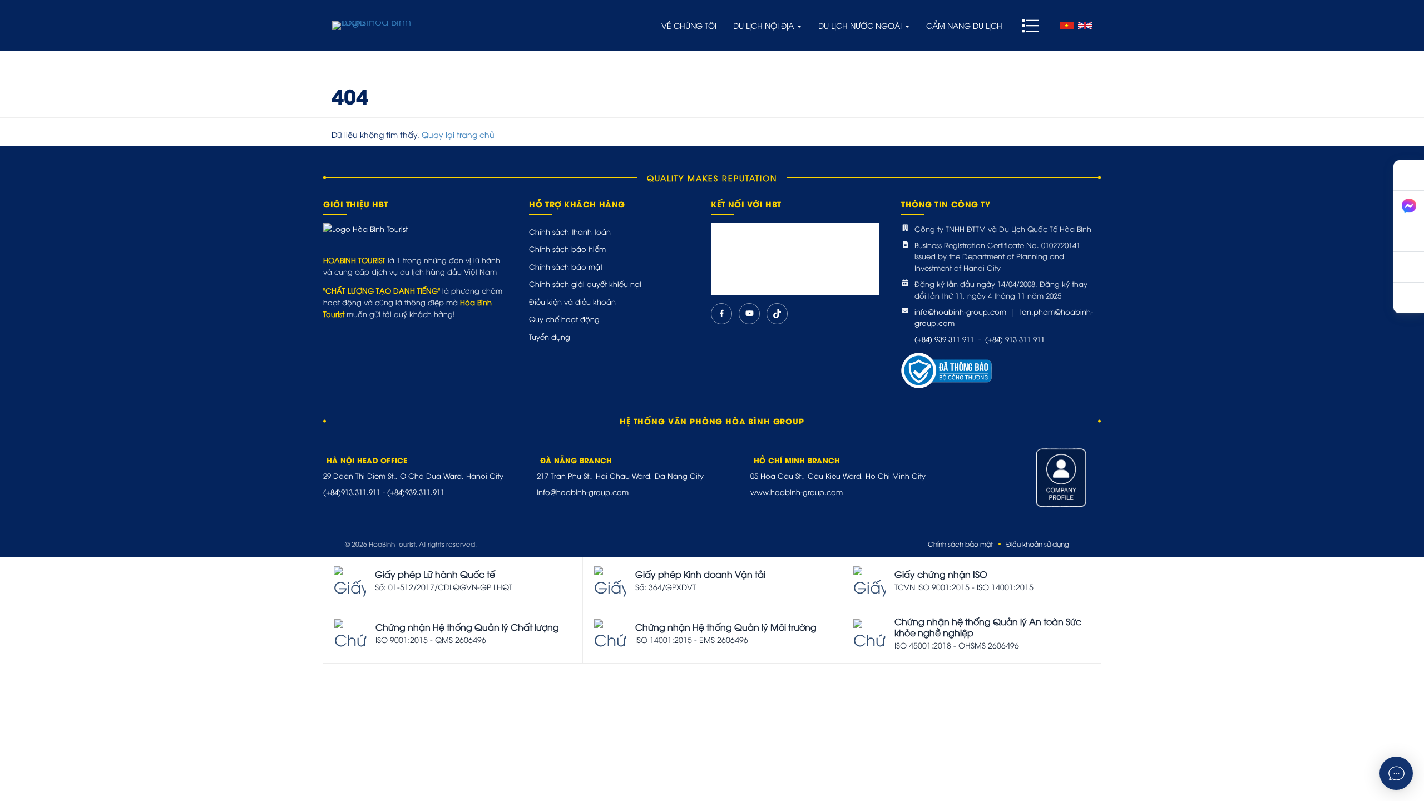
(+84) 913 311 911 (1015, 339)
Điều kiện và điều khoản (572, 301)
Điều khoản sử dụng (1037, 543)
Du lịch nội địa (764, 25)
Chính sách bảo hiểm (567, 249)
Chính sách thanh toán (570, 231)
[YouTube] (749, 313)
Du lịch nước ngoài (861, 25)
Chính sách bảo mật (565, 266)
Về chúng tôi (688, 25)
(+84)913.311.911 (351, 492)
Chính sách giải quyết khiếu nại (585, 284)
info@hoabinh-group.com (960, 311)
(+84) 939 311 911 (944, 339)
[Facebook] (721, 313)
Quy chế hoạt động (564, 319)
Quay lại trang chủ (458, 134)
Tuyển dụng (549, 337)
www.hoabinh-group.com (796, 492)
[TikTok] (777, 313)
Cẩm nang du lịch (964, 25)
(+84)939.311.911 (415, 492)
